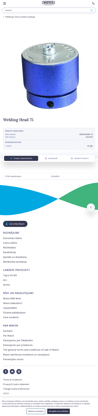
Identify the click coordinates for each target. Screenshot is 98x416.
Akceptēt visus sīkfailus (58, 411)
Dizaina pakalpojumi (14, 312)
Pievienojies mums (13, 359)
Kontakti (8, 330)
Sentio (6, 284)
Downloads (53, 158)
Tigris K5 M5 (10, 275)
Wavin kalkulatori (12, 303)
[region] (49, 406)
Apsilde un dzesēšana (15, 257)
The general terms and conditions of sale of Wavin (31, 349)
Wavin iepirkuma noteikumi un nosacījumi (26, 354)
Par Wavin (8, 335)
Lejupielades (10, 307)
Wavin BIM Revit (12, 298)
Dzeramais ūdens (12, 238)
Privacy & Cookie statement (16, 384)
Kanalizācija (9, 252)
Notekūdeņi (9, 247)
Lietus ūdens (10, 242)
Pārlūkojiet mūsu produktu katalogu (20, 17)
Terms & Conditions (12, 379)
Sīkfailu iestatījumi (36, 411)
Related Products (81, 158)
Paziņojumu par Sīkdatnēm (18, 340)
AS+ (5, 280)
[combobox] (49, 10)
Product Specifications (23, 158)
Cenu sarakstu (11, 317)
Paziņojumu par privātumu (18, 345)
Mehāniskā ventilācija (15, 261)
